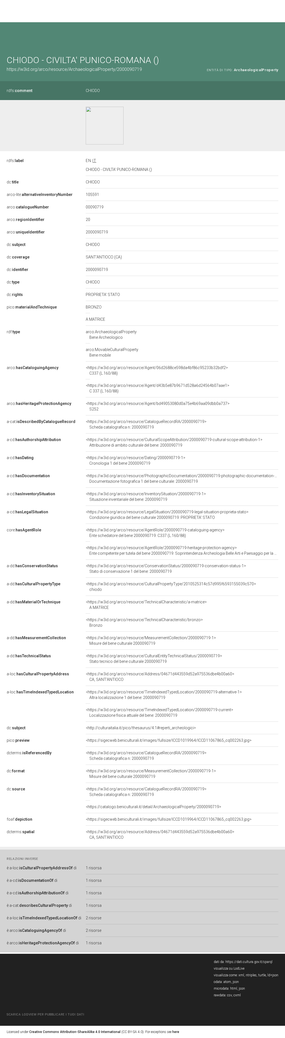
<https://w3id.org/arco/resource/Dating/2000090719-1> (135, 460)
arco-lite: (40, 194)
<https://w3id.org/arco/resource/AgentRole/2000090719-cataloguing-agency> (155, 533)
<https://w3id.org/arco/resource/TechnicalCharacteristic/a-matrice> (146, 605)
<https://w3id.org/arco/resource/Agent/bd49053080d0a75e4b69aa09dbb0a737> (158, 406)
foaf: (19, 819)
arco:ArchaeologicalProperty (111, 335)
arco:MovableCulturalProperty (112, 352)
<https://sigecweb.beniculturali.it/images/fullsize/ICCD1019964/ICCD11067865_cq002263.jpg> (169, 740)
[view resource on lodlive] (275, 36)
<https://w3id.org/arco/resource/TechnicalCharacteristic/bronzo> (144, 623)
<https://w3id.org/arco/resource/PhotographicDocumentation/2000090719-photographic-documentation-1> (182, 479)
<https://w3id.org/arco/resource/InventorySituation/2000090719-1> (146, 497)
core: (24, 530)
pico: (32, 307)
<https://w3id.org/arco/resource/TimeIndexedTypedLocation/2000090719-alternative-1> (164, 695)
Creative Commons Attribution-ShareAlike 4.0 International (75, 1032)
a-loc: (38, 674)
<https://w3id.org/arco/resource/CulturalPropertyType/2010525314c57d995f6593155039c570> (171, 587)
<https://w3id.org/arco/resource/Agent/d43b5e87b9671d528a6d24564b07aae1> (157, 388)
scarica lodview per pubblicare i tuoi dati (45, 1014)
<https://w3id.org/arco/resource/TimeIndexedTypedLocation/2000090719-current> (159, 713)
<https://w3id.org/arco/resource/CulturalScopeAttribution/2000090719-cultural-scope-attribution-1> (174, 442)
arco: (28, 207)
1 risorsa (94, 868)
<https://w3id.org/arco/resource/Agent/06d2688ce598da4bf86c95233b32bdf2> (157, 370)
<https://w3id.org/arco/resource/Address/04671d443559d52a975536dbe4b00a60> (160, 677)
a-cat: (41, 421)
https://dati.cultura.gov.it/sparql (248, 962)
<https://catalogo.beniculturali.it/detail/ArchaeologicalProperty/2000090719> (153, 807)
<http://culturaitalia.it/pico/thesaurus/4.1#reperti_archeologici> (141, 728)
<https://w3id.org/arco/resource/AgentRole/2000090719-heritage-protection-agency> (182, 551)
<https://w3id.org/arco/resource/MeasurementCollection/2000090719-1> (151, 641)
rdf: (13, 332)
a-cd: (34, 439)
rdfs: (19, 90)
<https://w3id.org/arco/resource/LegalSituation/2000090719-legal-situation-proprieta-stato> (167, 515)
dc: (13, 182)
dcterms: (29, 753)
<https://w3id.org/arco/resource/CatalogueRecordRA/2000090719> (146, 424)
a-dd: (32, 566)
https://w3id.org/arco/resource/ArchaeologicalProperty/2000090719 (74, 69)
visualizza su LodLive (229, 968)
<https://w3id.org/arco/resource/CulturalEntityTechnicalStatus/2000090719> (154, 659)
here (175, 1032)
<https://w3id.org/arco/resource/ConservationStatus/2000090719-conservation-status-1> (166, 569)
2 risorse (93, 918)
